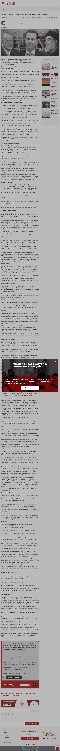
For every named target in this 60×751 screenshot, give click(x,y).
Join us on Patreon (30, 388)
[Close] (55, 361)
